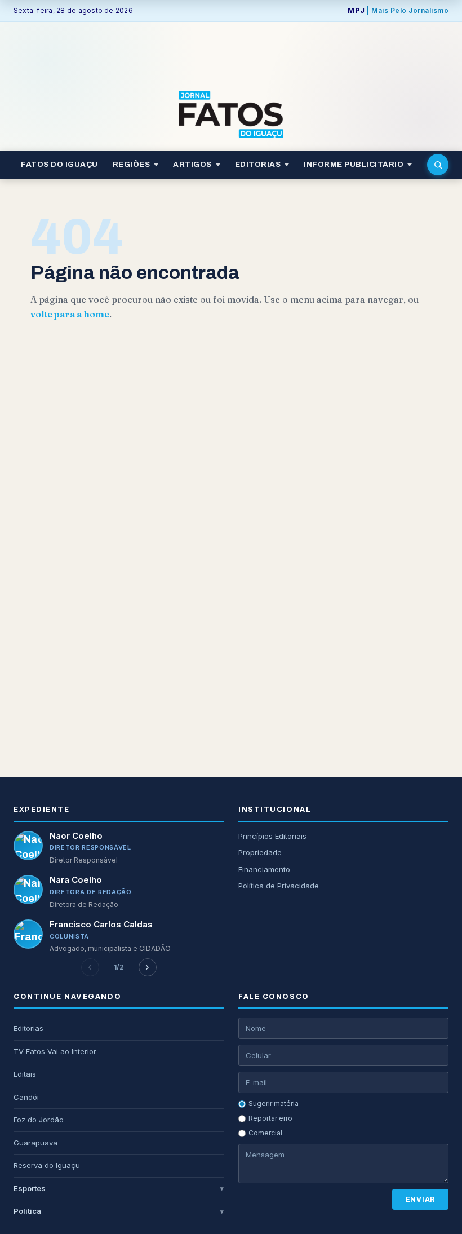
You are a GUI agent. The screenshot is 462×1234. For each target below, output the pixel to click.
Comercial (265, 1133)
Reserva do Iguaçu (47, 1165)
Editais (25, 1073)
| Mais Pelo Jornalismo (398, 10)
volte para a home (69, 314)
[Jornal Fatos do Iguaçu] (231, 114)
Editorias (28, 1028)
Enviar (420, 1199)
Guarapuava (35, 1142)
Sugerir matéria (273, 1103)
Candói (26, 1097)
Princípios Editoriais (272, 836)
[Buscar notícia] (437, 164)
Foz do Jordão (39, 1119)
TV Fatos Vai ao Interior (55, 1051)
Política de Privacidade (278, 885)
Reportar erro (270, 1118)
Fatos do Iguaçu (59, 164)
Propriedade (260, 852)
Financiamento (264, 869)
